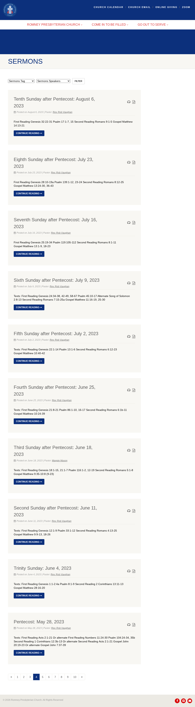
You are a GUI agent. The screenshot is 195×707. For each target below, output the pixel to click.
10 (74, 676)
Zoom (186, 7)
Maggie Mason (59, 460)
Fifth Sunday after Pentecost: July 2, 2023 (56, 333)
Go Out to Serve (152, 24)
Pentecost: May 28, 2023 (39, 621)
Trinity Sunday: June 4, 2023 (42, 568)
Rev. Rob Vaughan (62, 112)
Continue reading (28, 133)
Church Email (139, 7)
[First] (11, 677)
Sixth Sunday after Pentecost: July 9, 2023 (56, 280)
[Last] (82, 677)
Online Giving (166, 7)
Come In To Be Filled (109, 24)
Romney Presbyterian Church (53, 24)
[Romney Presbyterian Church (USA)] (32, 10)
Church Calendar (108, 7)
